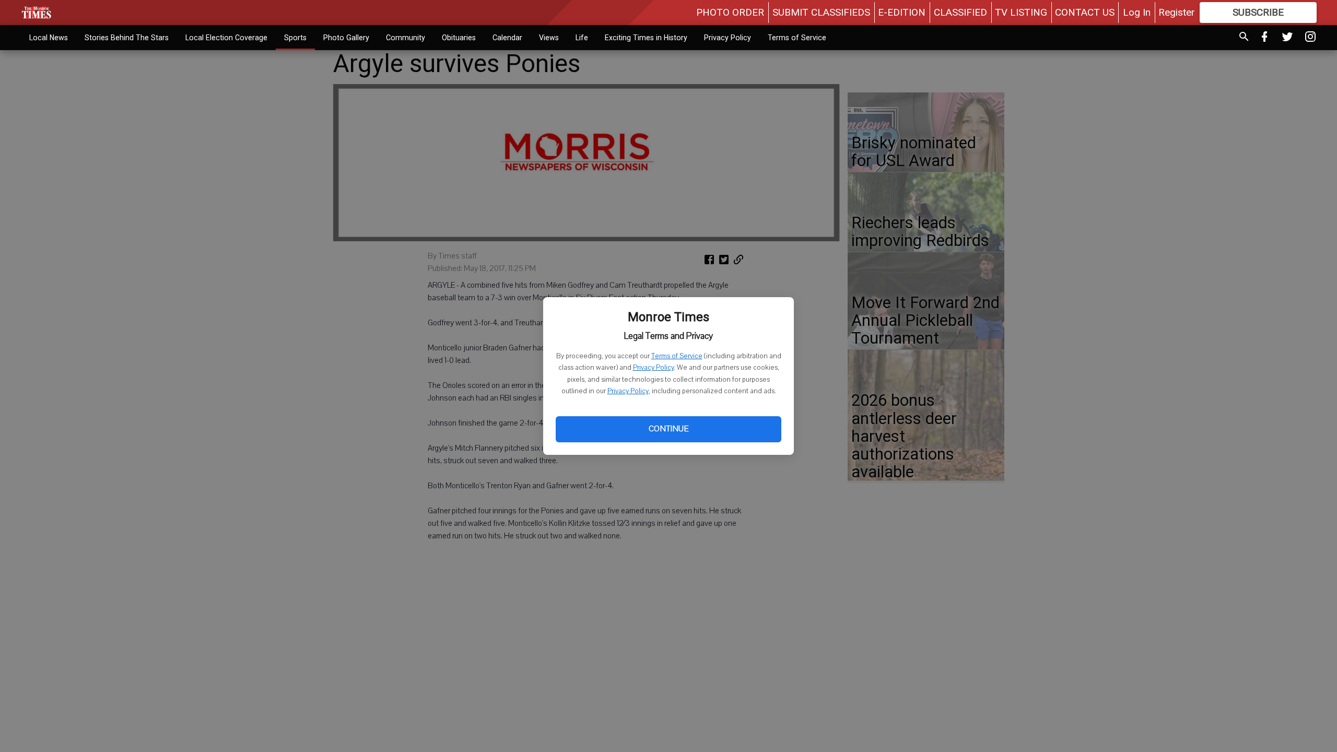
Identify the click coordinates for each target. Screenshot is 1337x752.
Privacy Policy (653, 367)
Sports (295, 37)
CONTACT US (1085, 12)
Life (582, 37)
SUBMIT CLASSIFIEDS (821, 12)
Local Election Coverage (226, 37)
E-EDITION (901, 12)
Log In (1137, 12)
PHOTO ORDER (730, 12)
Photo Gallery (346, 37)
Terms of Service (676, 356)
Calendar (507, 37)
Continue (668, 429)
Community (405, 37)
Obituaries (459, 37)
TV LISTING (1021, 12)
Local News (48, 37)
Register (1176, 12)
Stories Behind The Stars (127, 37)
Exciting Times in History (646, 37)
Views (549, 37)
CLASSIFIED (960, 12)
